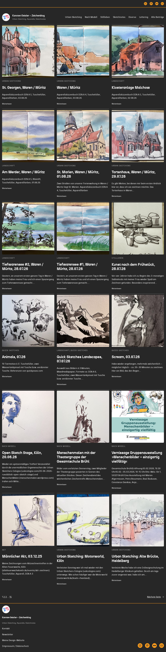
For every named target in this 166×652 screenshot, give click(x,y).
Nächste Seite (155, 597)
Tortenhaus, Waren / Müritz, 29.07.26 (133, 174)
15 (10, 597)
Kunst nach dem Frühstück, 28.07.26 (133, 267)
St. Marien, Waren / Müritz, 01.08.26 (78, 174)
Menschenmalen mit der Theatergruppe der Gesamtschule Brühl (76, 457)
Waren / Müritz (68, 88)
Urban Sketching (11, 81)
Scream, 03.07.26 (126, 357)
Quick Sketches (10, 350)
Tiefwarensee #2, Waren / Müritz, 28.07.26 (22, 267)
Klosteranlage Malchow (131, 88)
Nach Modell (9, 446)
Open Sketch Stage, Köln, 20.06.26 (22, 455)
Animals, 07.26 (14, 357)
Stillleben (117, 258)
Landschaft (118, 81)
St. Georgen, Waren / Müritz (24, 88)
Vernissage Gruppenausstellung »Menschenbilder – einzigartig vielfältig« (137, 457)
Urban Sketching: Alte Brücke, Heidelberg (135, 559)
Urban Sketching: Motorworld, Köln (80, 559)
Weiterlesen (7, 104)
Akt (4, 550)
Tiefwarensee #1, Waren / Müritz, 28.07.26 (77, 267)
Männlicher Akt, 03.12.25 (22, 556)
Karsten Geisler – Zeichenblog (28, 15)
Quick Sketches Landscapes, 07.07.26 (79, 359)
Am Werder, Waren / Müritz (23, 172)
